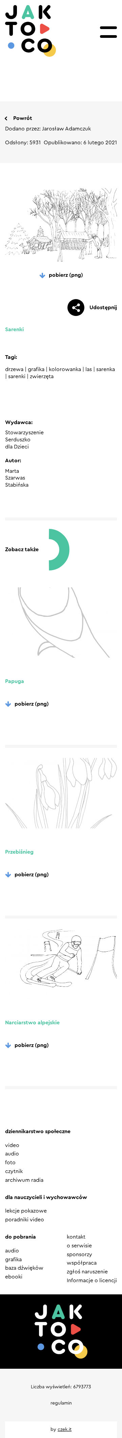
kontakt (76, 1237)
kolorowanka (65, 369)
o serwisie (79, 1245)
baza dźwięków (24, 1268)
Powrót (22, 118)
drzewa (14, 369)
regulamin (61, 1403)
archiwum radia (24, 1180)
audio (12, 1153)
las (88, 369)
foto (10, 1162)
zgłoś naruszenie (87, 1271)
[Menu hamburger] (108, 32)
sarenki (16, 376)
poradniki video (24, 1219)
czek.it (65, 1429)
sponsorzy (79, 1254)
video (12, 1145)
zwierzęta (42, 376)
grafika (36, 369)
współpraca (82, 1263)
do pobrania (20, 1237)
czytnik (14, 1171)
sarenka (105, 369)
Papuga (14, 681)
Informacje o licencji (92, 1280)
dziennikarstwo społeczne (37, 1131)
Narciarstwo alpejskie (32, 1022)
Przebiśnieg (19, 852)
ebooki (13, 1276)
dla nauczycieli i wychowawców (46, 1197)
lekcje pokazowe (26, 1211)
